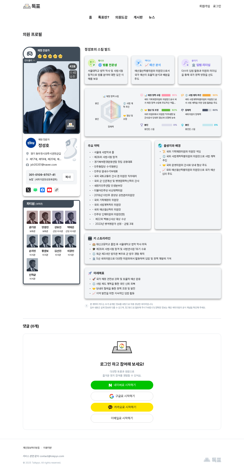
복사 (68, 177)
